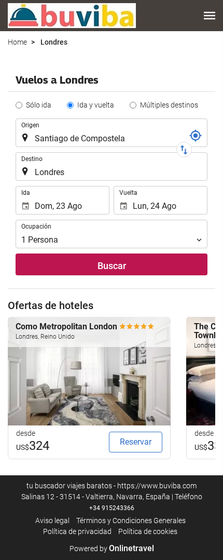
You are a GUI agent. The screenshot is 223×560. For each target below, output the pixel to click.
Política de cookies (147, 531)
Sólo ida (38, 105)
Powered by (111, 548)
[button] (209, 15)
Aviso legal (52, 520)
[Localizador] (195, 135)
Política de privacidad (77, 531)
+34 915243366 (111, 508)
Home (17, 42)
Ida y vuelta (95, 105)
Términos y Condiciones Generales (131, 520)
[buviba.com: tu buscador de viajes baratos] (72, 15)
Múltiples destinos (169, 105)
